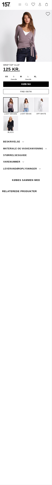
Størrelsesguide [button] (15, 155)
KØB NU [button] (26, 84)
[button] (20, 4)
